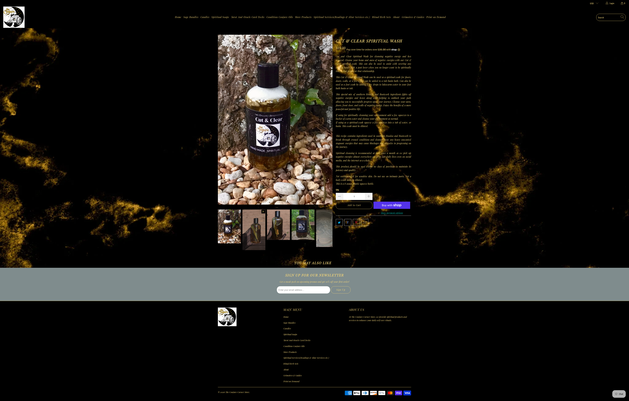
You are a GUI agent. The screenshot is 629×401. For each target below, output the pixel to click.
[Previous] (220, 120)
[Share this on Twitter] (339, 222)
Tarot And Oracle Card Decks (247, 17)
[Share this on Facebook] (347, 222)
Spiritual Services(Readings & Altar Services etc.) (342, 17)
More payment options (392, 212)
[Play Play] (275, 120)
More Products (303, 17)
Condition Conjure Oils (280, 17)
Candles (204, 17)
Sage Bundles (190, 17)
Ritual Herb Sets (381, 17)
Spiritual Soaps (220, 17)
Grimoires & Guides (413, 17)
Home (178, 17)
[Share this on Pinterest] (356, 222)
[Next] (330, 120)
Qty (337, 190)
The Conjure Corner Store (237, 392)
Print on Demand (436, 17)
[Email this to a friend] (364, 222)
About (396, 17)
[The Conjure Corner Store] (14, 17)
